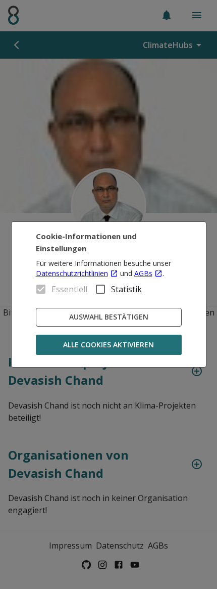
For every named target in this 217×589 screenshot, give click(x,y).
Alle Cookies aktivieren (108, 344)
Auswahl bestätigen (108, 317)
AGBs (143, 273)
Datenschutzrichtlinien (72, 273)
